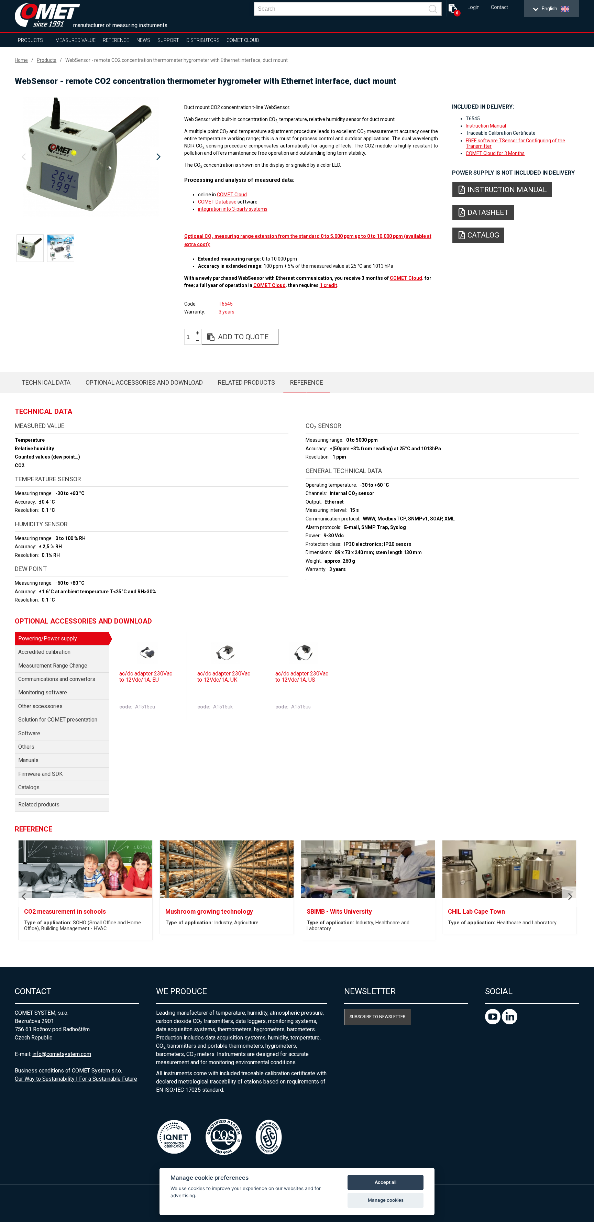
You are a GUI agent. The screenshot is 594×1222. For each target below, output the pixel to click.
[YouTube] (493, 1022)
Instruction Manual (486, 126)
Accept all (385, 1182)
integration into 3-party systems (232, 209)
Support (168, 40)
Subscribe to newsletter (378, 1016)
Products (30, 40)
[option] (91, 157)
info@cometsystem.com (61, 1054)
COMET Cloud (243, 40)
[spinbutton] (191, 337)
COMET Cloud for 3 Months (495, 153)
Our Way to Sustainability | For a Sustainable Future (76, 1079)
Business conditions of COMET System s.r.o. (68, 1070)
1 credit (328, 285)
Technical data (46, 382)
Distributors (203, 40)
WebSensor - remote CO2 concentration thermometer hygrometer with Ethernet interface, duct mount (176, 60)
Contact (499, 7)
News (143, 40)
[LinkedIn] (509, 1022)
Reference (116, 40)
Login (474, 7)
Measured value (75, 40)
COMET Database (217, 202)
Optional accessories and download (144, 382)
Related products (246, 382)
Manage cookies (386, 1200)
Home (21, 60)
